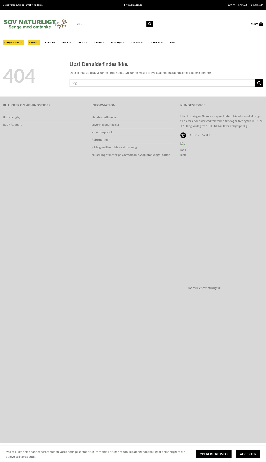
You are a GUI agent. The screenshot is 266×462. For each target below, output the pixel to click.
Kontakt (242, 4)
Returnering (100, 139)
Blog (173, 42)
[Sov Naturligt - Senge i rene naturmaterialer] (35, 24)
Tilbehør (155, 42)
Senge (65, 42)
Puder (81, 42)
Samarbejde (256, 4)
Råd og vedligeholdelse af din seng (114, 147)
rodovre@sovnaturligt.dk (204, 288)
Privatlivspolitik (102, 132)
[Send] (149, 24)
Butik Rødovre (12, 124)
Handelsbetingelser (105, 117)
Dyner (98, 42)
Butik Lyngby (11, 117)
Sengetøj (116, 42)
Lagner (135, 42)
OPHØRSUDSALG (13, 42)
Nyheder (50, 42)
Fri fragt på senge (133, 4)
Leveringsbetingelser (105, 124)
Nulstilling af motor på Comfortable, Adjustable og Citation (131, 154)
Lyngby (29, 4)
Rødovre (37, 4)
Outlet (33, 42)
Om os (231, 4)
